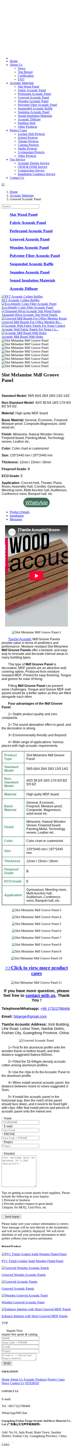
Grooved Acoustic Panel (33, 97)
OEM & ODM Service (32, 166)
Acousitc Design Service (33, 163)
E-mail (7, 1126)
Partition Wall (26, 123)
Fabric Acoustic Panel (32, 90)
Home (14, 61)
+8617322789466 (18, 4)
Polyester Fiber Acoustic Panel (37, 105)
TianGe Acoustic (20, 639)
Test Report (25, 72)
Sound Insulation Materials (35, 115)
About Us (16, 64)
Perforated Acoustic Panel (34, 94)
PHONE (8, 1134)
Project (7, 1142)
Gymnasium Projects (31, 152)
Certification (26, 75)
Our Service (17, 159)
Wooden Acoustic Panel (33, 101)
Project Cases (18, 130)
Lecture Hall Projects (31, 134)
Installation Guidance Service (36, 174)
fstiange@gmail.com (19, 9)
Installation (17, 515)
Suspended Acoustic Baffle (35, 108)
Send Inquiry (11, 1216)
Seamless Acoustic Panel (33, 112)
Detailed (8, 1153)
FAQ (21, 79)
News (21, 68)
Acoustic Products (35, 1379)
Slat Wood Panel (28, 86)
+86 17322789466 (55, 1009)
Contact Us (17, 177)
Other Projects (27, 156)
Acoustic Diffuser (29, 119)
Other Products (27, 126)
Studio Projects (27, 148)
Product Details (19, 512)
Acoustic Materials (22, 83)
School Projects (28, 137)
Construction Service (31, 170)
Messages (16, 519)
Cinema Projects (28, 145)
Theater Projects (28, 141)
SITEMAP (32, 1383)
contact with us (40, 995)
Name (7, 1118)
